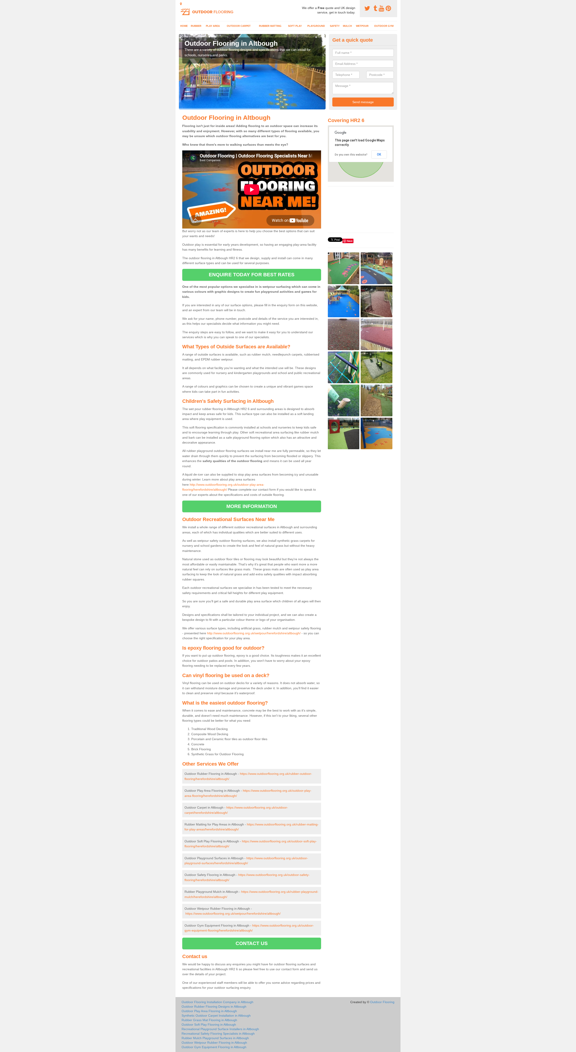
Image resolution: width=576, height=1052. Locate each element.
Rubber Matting (270, 26)
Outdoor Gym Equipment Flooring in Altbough (214, 1047)
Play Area (213, 26)
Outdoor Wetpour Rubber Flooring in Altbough (214, 1042)
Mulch (347, 26)
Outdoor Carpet (239, 26)
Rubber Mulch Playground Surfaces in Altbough (215, 1038)
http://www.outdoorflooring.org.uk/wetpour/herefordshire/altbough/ (254, 633)
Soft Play (295, 26)
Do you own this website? (351, 154)
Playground (316, 26)
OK (379, 154)
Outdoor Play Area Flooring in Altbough (209, 1011)
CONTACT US (252, 943)
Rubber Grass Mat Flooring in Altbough (209, 1020)
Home (184, 26)
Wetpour (362, 26)
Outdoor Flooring (382, 1002)
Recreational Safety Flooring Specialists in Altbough (218, 1033)
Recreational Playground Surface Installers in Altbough (220, 1029)
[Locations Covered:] (181, 3)
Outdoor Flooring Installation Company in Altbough (217, 1002)
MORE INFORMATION (251, 506)
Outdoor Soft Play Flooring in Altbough (209, 1024)
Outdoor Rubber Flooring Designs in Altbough (214, 1006)
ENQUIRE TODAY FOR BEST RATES (252, 274)
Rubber (196, 26)
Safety (335, 26)
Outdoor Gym (384, 26)
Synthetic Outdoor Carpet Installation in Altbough (216, 1015)
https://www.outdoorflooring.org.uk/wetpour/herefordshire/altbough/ (233, 913)
